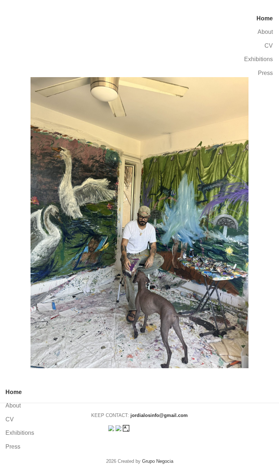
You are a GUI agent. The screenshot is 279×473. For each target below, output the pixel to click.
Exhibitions (258, 59)
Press (265, 73)
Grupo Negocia (157, 461)
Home (264, 18)
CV (268, 46)
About (265, 32)
